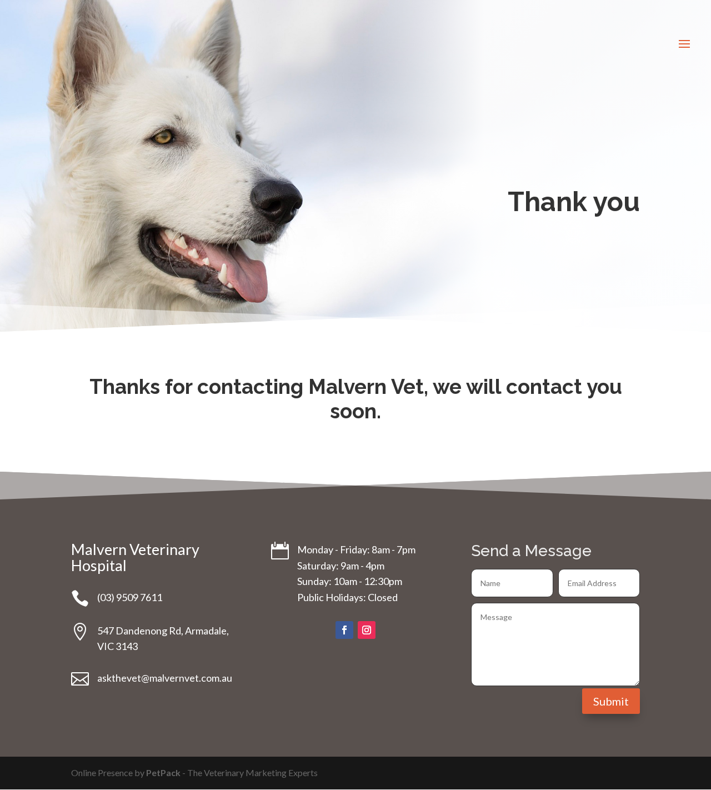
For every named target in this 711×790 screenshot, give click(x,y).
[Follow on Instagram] (366, 630)
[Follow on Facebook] (344, 630)
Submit (611, 701)
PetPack (163, 772)
